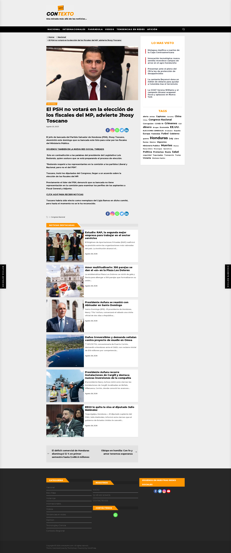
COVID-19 (159, 124)
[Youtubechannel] (168, 491)
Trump (178, 155)
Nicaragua (158, 149)
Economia (164, 127)
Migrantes (162, 142)
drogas (156, 127)
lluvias (145, 142)
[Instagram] (112, 130)
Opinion (50, 520)
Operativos (167, 149)
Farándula (95, 29)
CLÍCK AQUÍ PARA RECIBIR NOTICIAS (64, 194)
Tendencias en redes (131, 29)
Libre (176, 139)
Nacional (54, 29)
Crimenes (171, 123)
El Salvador (169, 131)
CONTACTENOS (100, 501)
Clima (145, 120)
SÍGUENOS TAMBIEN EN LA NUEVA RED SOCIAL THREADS (75, 149)
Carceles (170, 116)
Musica (176, 146)
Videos (109, 29)
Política (147, 151)
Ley (171, 138)
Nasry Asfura (148, 149)
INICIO (96, 490)
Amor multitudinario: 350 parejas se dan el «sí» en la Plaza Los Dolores (108, 269)
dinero (147, 127)
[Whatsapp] (117, 130)
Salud (175, 151)
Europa (146, 134)
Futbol (165, 133)
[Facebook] (108, 130)
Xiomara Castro (158, 158)
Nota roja (50, 498)
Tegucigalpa (158, 155)
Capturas (161, 116)
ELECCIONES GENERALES (153, 131)
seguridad (147, 155)
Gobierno (174, 133)
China (178, 116)
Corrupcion (148, 124)
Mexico (153, 142)
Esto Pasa (51, 493)
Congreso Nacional (58, 217)
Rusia (168, 152)
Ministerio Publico (151, 146)
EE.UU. (174, 127)
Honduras (159, 138)
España (177, 131)
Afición (152, 29)
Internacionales (74, 29)
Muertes (166, 145)
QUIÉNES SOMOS (101, 495)
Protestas (158, 152)
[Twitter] (122, 130)
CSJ (180, 124)
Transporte (169, 155)
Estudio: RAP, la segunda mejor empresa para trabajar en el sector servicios (107, 235)
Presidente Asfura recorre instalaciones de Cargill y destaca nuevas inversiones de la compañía (108, 375)
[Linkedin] (126, 130)
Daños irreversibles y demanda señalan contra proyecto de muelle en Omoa (110, 339)
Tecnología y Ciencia (56, 525)
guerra (146, 139)
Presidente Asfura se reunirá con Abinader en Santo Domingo (106, 304)
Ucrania (147, 158)
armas (152, 116)
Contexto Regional (55, 531)
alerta (145, 116)
